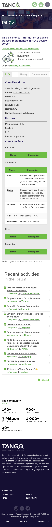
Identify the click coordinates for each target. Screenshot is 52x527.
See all (45, 380)
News (4, 498)
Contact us (43, 522)
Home (3, 15)
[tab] (7, 74)
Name (13, 155)
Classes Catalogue (30, 15)
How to (29, 494)
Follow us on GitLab (27, 508)
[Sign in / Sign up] (41, 4)
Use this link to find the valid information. (20, 48)
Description (33, 155)
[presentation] (7, 74)
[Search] (34, 4)
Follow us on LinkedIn (22, 508)
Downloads (8, 494)
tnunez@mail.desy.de (20, 66)
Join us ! (5, 403)
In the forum (15, 279)
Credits (24, 522)
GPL (15, 109)
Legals (6, 522)
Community (31, 498)
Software (12, 15)
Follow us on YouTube (16, 508)
